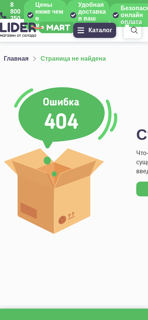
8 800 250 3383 (17, 15)
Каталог (100, 30)
